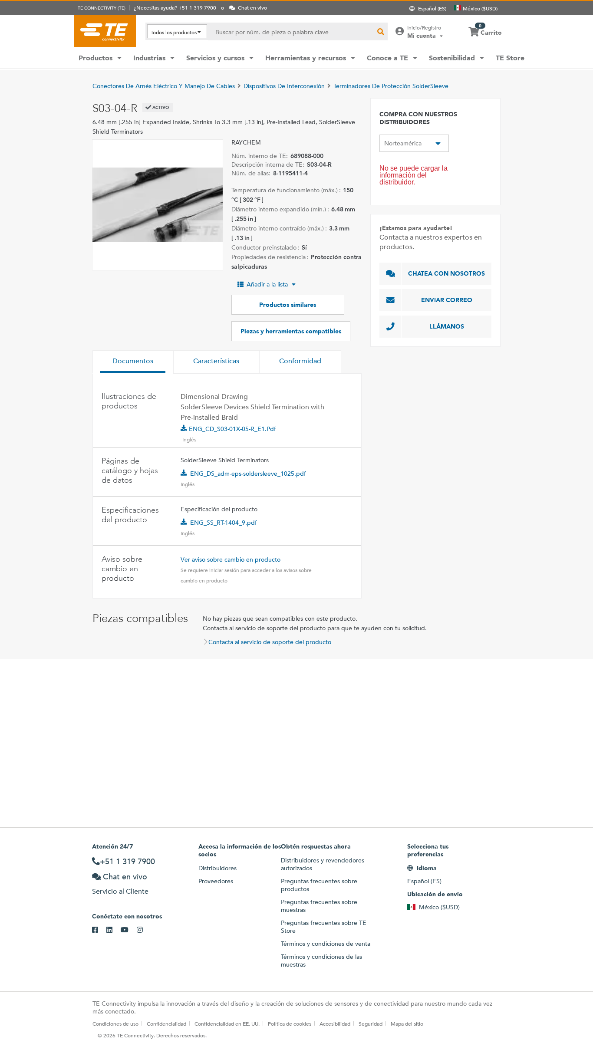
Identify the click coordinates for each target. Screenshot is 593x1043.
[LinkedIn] (113, 930)
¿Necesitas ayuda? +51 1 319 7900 (175, 7)
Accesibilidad (335, 1023)
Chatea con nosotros (446, 273)
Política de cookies (289, 1023)
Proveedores (215, 881)
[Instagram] (144, 930)
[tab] (132, 362)
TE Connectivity (105, 31)
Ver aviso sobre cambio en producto (230, 559)
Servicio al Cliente (120, 891)
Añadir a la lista (267, 284)
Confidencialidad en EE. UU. (227, 1023)
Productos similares (287, 305)
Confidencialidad (166, 1023)
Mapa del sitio (407, 1023)
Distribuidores (217, 868)
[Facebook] (99, 930)
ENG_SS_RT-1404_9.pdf (223, 522)
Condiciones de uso (115, 1023)
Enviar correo (446, 300)
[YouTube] (129, 930)
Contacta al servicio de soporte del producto (269, 642)
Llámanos (446, 326)
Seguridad (370, 1023)
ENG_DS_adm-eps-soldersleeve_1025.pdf (248, 473)
